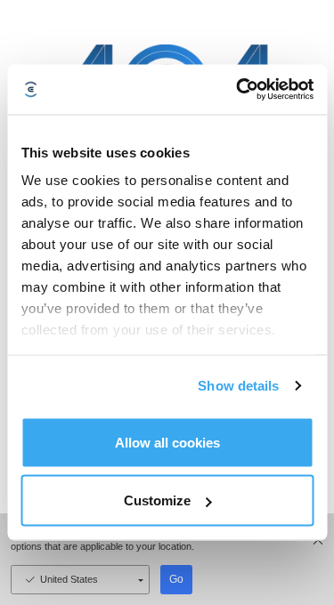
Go (176, 579)
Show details (238, 385)
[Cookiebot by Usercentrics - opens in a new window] (238, 89)
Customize (157, 500)
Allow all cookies (167, 441)
